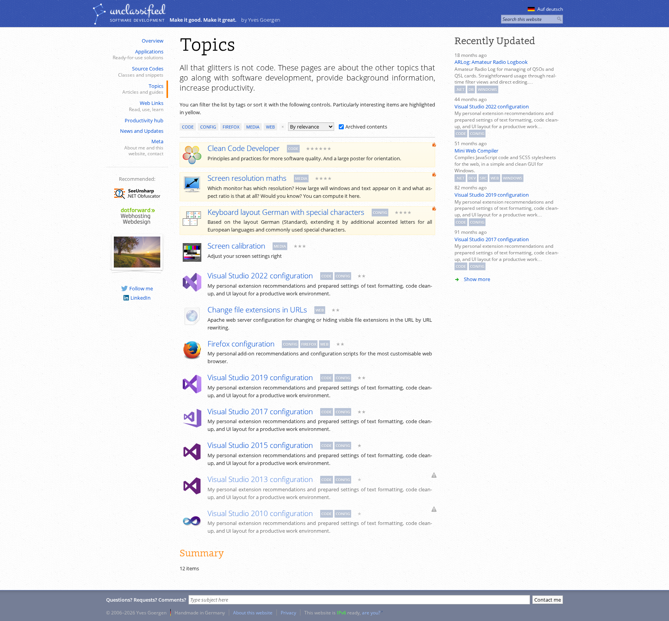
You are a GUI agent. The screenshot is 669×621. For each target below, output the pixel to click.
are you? (371, 612)
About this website (253, 612)
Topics (142, 88)
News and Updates (141, 130)
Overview (152, 40)
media (252, 127)
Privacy (288, 612)
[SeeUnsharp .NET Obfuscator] (137, 200)
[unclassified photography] (137, 265)
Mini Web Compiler (476, 150)
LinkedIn (140, 297)
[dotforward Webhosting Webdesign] (137, 225)
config (208, 127)
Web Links (146, 105)
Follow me (141, 288)
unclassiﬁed (137, 10)
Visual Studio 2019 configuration (492, 194)
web (270, 127)
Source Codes (140, 71)
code (188, 127)
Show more (477, 279)
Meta (143, 147)
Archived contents (366, 126)
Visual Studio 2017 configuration (492, 239)
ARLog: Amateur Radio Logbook (491, 61)
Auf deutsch (550, 9)
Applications (138, 54)
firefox (231, 127)
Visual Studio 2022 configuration (492, 106)
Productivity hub (144, 120)
